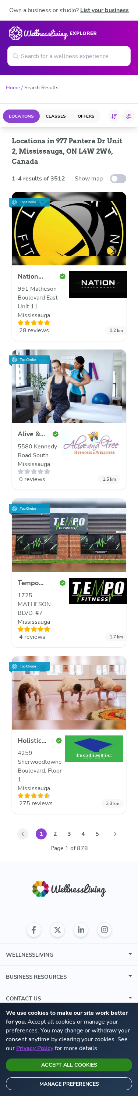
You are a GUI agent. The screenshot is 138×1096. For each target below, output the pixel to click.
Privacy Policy (34, 1048)
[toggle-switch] (118, 178)
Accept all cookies (69, 1064)
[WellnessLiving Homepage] (69, 889)
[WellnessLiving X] (57, 930)
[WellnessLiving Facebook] (33, 930)
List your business (104, 10)
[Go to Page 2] (115, 833)
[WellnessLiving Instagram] (104, 930)
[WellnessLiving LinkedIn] (81, 930)
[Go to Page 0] (22, 833)
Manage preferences (69, 1084)
